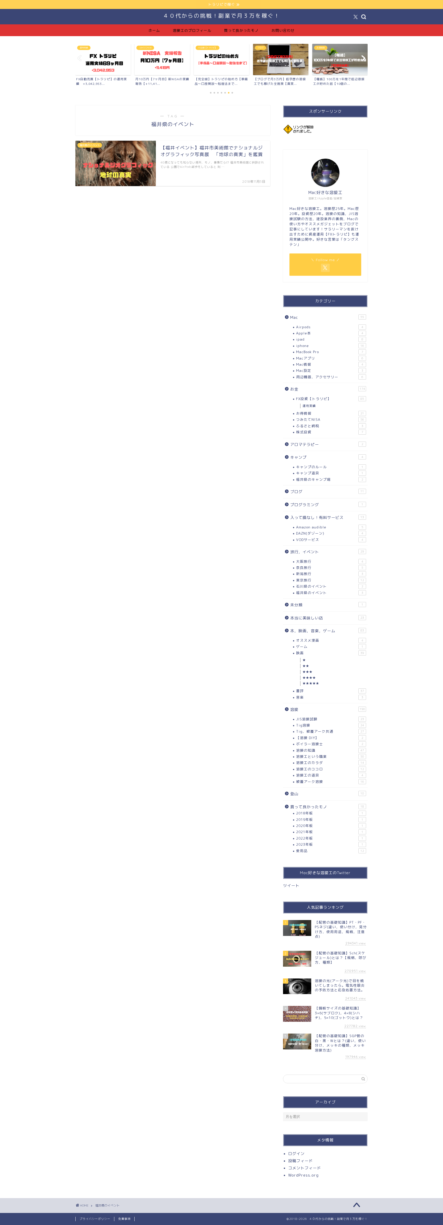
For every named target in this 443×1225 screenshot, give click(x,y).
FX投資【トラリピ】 (330, 398)
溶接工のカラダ (330, 762)
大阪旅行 (329, 561)
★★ (306, 666)
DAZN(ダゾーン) (329, 533)
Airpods (329, 326)
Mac (327, 317)
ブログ (327, 491)
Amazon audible (329, 527)
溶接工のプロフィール (192, 30)
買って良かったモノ (241, 30)
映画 (330, 652)
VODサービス (329, 539)
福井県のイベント (329, 592)
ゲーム (329, 646)
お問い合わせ (283, 30)
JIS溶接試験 (330, 719)
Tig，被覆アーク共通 (330, 731)
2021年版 (329, 831)
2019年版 (329, 819)
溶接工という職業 (330, 756)
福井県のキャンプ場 (329, 479)
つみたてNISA (330, 419)
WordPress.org (303, 1175)
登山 (327, 794)
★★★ (308, 672)
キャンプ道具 (329, 473)
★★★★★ (311, 683)
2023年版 (329, 844)
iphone (330, 345)
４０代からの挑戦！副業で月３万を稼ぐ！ (221, 15)
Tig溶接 (330, 725)
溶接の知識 (330, 750)
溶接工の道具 (329, 775)
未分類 (326, 605)
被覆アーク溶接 (330, 781)
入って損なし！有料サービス (327, 517)
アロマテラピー (326, 444)
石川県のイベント (329, 586)
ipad (329, 339)
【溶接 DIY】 (329, 737)
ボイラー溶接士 (329, 743)
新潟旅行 (329, 573)
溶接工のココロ (330, 769)
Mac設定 (329, 370)
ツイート (291, 885)
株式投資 (329, 432)
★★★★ (309, 678)
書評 (330, 690)
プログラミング (326, 504)
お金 (327, 389)
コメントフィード (304, 1168)
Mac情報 (329, 364)
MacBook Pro (329, 351)
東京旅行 (330, 580)
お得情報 (330, 413)
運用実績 (309, 406)
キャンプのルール (329, 466)
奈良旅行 (329, 567)
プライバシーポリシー (94, 1219)
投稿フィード (300, 1160)
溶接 (327, 709)
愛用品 (330, 850)
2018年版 (329, 813)
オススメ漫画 (329, 640)
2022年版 (329, 838)
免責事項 (124, 1219)
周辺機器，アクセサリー (329, 376)
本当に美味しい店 (327, 618)
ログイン (296, 1153)
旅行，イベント (327, 552)
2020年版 (329, 825)
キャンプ (326, 457)
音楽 (329, 697)
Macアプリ (329, 358)
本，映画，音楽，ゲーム (327, 631)
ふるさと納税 (329, 425)
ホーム (154, 30)
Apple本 (329, 333)
